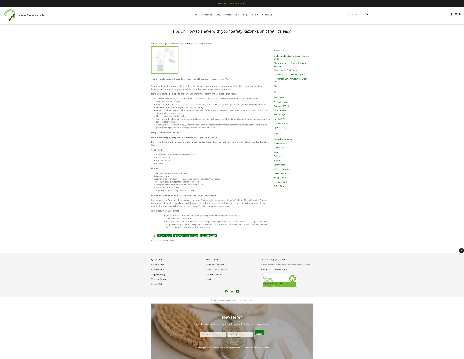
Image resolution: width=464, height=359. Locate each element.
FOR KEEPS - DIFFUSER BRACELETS (289, 74)
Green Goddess (281, 173)
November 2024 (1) (282, 102)
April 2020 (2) (280, 127)
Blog (245, 14)
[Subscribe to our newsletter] (237, 291)
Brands (227, 14)
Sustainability (208, 235)
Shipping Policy (158, 274)
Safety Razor (164, 235)
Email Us (210, 279)
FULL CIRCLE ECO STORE (31, 14)
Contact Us (267, 14)
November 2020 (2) (282, 123)
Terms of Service (158, 279)
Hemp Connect (280, 177)
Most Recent (279, 97)
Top (461, 250)
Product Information (186, 235)
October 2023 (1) (281, 106)
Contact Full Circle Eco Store (274, 269)
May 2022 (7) (279, 114)
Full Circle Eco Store (215, 264)
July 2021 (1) (279, 119)
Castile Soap (279, 147)
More (276, 86)
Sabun (277, 160)
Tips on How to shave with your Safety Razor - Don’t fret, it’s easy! (188, 44)
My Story (254, 14)
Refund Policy (157, 269)
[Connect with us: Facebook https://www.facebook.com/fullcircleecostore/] (226, 291)
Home (194, 14)
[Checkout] (460, 14)
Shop (218, 14)
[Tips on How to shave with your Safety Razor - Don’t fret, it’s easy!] (164, 73)
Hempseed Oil (280, 182)
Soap (276, 152)
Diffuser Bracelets (282, 169)
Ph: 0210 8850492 (214, 274)
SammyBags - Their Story (285, 70)
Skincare (278, 156)
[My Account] (451, 14)
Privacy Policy (157, 264)
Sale (237, 14)
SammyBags (279, 164)
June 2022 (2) (280, 110)
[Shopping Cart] (456, 15)
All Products (206, 14)
